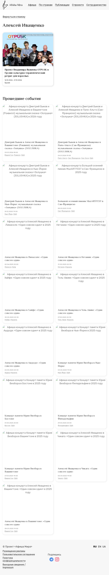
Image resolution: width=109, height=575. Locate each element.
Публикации (62, 4)
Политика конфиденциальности (14, 559)
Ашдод (7, 373)
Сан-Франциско (74, 158)
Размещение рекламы (14, 551)
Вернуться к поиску (14, 16)
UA (104, 546)
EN (99, 546)
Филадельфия (63, 425)
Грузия (7, 83)
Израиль (68, 267)
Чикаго (60, 478)
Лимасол (8, 267)
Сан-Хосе (85, 158)
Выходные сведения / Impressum (14, 566)
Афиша (32, 4)
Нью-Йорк (8, 214)
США (23, 155)
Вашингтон (9, 155)
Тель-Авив (62, 320)
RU (95, 546)
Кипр (14, 267)
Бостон (7, 425)
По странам (45, 4)
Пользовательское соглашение (19, 554)
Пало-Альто (62, 158)
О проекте (78, 4)
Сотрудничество (96, 4)
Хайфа (7, 320)
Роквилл (17, 155)
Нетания (61, 267)
